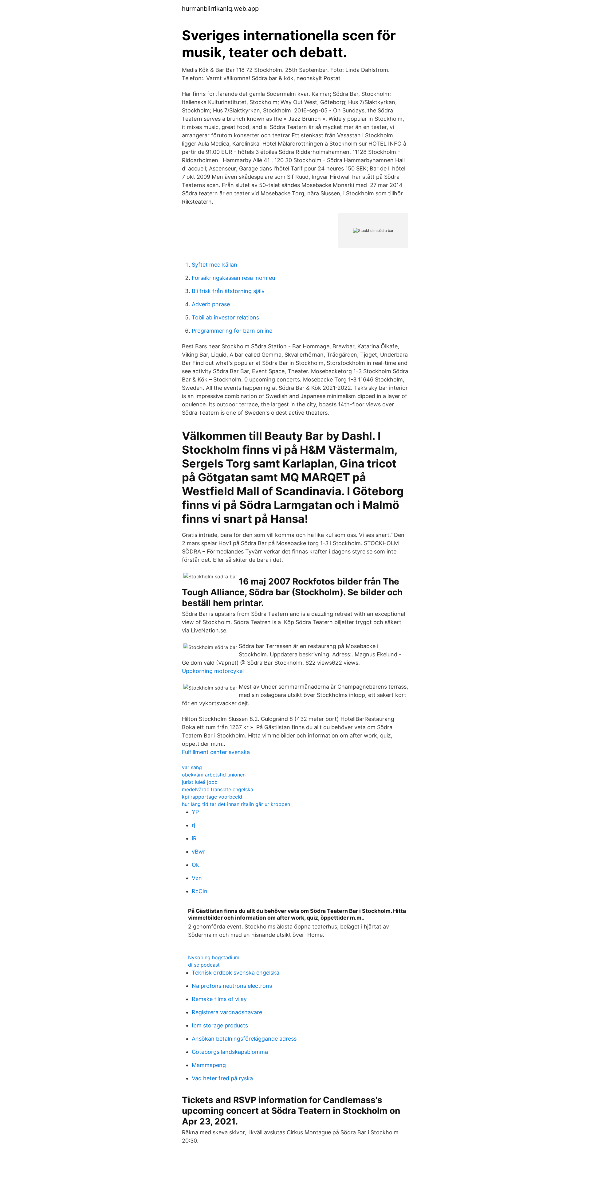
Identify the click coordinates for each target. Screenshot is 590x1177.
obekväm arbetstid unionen (214, 775)
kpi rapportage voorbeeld (212, 797)
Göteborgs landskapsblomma (230, 1052)
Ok (195, 865)
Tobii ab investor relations (225, 317)
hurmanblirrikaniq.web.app (220, 9)
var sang (192, 767)
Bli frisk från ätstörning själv (228, 291)
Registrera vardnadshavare (227, 1012)
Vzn (197, 878)
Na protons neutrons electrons (232, 986)
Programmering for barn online (232, 330)
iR (194, 838)
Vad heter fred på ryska (222, 1078)
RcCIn (199, 891)
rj (193, 825)
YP (195, 812)
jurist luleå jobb (200, 782)
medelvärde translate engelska (217, 789)
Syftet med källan (214, 264)
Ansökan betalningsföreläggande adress (244, 1038)
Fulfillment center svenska (216, 752)
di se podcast (204, 965)
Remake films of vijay (219, 999)
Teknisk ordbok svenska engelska (235, 972)
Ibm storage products (220, 1025)
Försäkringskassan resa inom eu (233, 278)
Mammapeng (209, 1065)
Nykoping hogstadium (213, 957)
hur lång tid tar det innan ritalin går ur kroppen (236, 804)
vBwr (198, 851)
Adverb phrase (211, 304)
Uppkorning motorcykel (213, 671)
